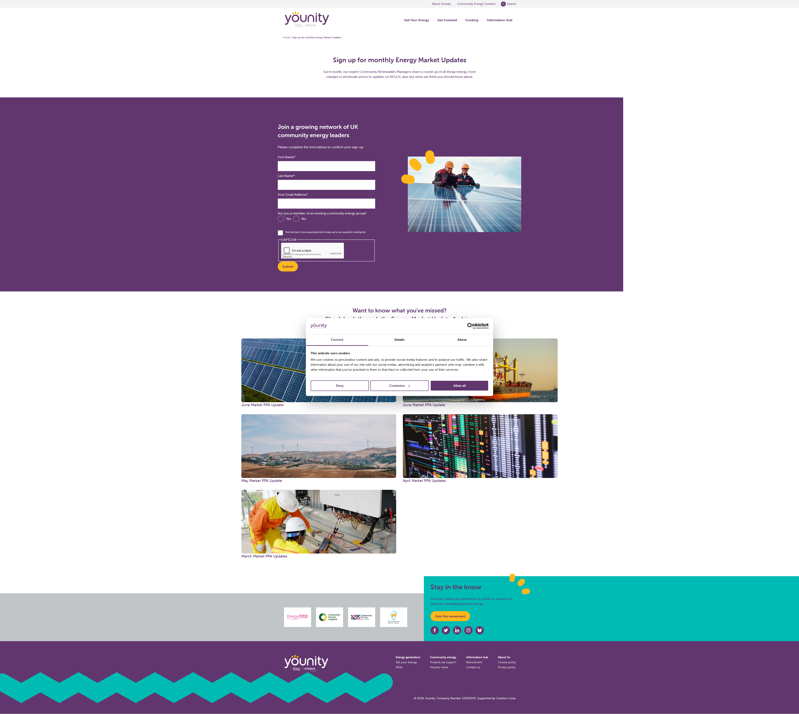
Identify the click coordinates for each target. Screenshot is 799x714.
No (303, 218)
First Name (286, 157)
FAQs (399, 667)
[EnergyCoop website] (297, 617)
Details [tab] (400, 339)
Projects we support (443, 662)
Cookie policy (507, 662)
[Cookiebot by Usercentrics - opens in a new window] (470, 326)
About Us (504, 657)
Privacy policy (507, 667)
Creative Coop (505, 698)
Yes (288, 218)
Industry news (439, 667)
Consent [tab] (337, 339)
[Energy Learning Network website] (394, 617)
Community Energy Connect (476, 4)
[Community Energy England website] (329, 617)
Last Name (285, 176)
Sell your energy (406, 662)
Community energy (443, 657)
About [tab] (461, 339)
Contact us (473, 667)
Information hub (477, 657)
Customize (397, 385)
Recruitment (474, 662)
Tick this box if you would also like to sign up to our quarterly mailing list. (325, 232)
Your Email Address (292, 194)
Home (286, 37)
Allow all (459, 385)
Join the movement (450, 616)
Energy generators (408, 657)
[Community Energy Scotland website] (361, 617)
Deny (340, 385)
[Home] (306, 20)
